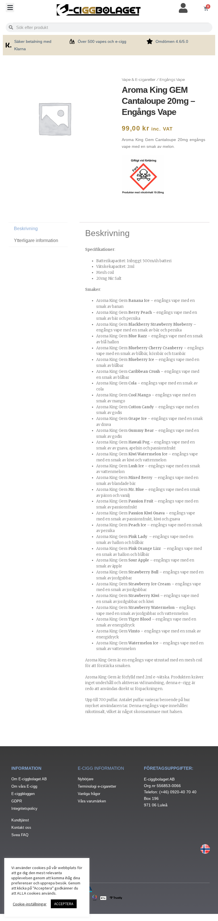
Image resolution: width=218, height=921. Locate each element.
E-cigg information (101, 768)
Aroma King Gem (123, 300)
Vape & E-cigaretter (139, 79)
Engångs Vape (172, 79)
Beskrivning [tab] (26, 228)
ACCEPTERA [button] (63, 903)
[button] (10, 7)
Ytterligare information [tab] (36, 240)
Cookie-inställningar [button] (30, 904)
